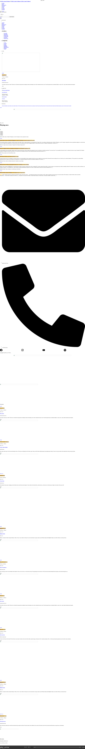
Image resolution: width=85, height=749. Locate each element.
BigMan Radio (3, 528)
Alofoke (3, 105)
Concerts (5, 43)
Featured (5, 45)
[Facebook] (1, 350)
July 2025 (5, 37)
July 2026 (5, 33)
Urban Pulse (3, 98)
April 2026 (5, 34)
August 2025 (6, 36)
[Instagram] (22, 350)
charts (12, 105)
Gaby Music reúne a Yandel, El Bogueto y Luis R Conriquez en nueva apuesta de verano (17, 140)
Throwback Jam (3, 715)
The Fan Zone (3, 629)
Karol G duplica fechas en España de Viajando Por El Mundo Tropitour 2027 (15, 148)
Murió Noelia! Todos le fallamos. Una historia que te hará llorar (12, 172)
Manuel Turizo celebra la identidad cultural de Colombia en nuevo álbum (14, 164)
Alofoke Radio (6, 105)
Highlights (5, 46)
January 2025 (6, 38)
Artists (5, 42)
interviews (1, 473)
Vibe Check (4, 75)
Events (5, 44)
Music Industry (6, 47)
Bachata (10, 105)
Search (12, 16)
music (1, 526)
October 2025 (6, 35)
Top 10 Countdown (3, 562)
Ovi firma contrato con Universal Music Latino (9, 156)
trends (3, 73)
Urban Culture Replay (4, 92)
